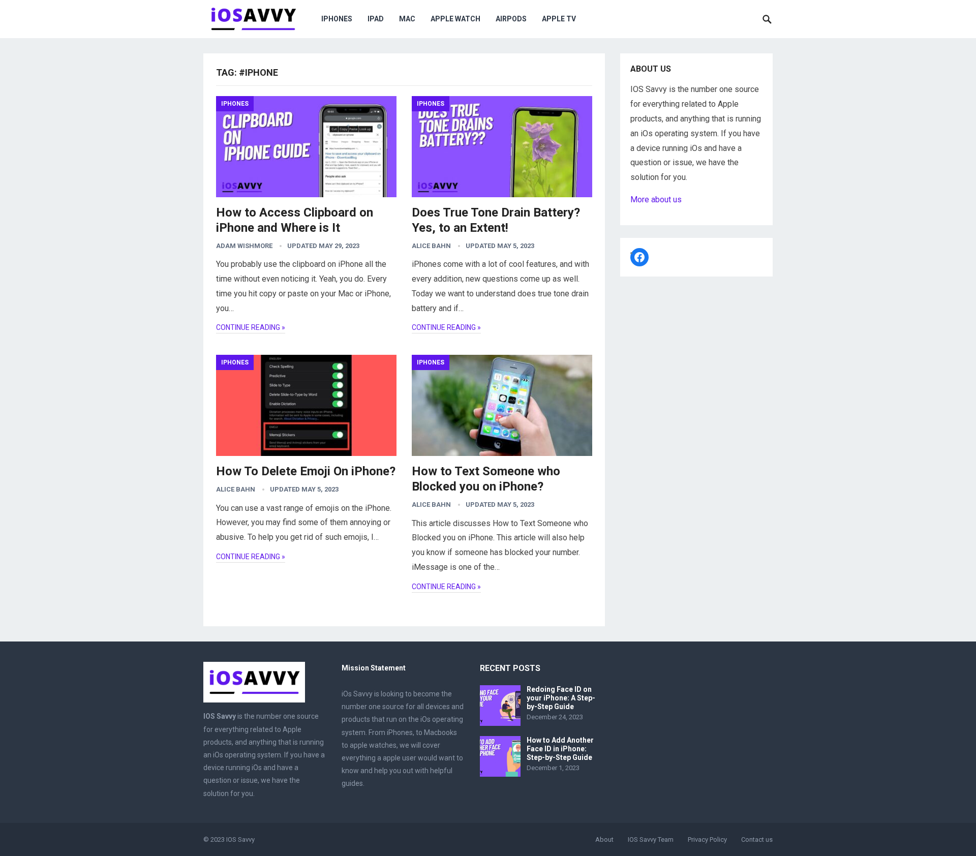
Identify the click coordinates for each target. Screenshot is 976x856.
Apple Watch (455, 19)
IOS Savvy (240, 839)
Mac (407, 19)
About (604, 839)
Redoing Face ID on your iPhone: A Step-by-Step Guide (561, 698)
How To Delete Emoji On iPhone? (305, 471)
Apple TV (559, 19)
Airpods (511, 19)
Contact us (757, 839)
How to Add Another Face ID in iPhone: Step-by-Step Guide (560, 748)
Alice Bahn (431, 246)
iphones (336, 19)
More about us (656, 199)
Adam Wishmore (244, 246)
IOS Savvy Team (651, 839)
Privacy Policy (707, 839)
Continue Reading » (250, 327)
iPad (376, 19)
